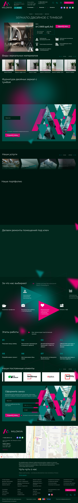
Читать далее (23, 475)
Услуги (19, 491)
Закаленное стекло (6, 483)
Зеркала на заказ (21, 479)
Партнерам (4, 491)
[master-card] (39, 499)
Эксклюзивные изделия (69, 484)
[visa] (48, 499)
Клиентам (41, 7)
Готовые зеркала (6, 479)
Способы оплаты (36, 492)
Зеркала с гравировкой (22, 481)
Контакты (52, 7)
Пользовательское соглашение (9, 501)
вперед (70, 56)
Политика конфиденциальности (63, 499)
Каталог (19, 489)
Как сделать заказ (37, 489)
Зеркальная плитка (37, 481)
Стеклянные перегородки (69, 483)
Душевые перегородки (7, 481)
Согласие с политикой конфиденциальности (18, 131)
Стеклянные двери (52, 483)
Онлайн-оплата (20, 494)
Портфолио (20, 492)
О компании (30, 7)
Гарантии (35, 491)
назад (64, 56)
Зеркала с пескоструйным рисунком (23, 484)
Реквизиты (5, 449)
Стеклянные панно (68, 481)
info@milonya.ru (41, 3)
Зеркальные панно (37, 485)
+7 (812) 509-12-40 (42, 2)
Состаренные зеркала (53, 481)
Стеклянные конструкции (54, 484)
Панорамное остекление (53, 479)
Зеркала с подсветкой (22, 485)
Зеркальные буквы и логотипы (37, 484)
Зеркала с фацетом (37, 479)
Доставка (35, 494)
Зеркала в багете (6, 484)
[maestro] (43, 499)
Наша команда (5, 492)
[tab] (22, 187)
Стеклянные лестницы (69, 479)
